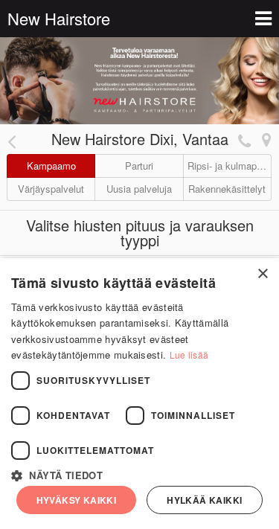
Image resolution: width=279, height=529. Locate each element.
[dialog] (139, 393)
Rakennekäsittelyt (227, 189)
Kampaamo (51, 165)
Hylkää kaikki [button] (204, 500)
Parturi (139, 165)
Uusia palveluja (139, 189)
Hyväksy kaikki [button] (76, 500)
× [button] (262, 274)
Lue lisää (189, 354)
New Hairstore (58, 18)
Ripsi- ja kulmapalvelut (229, 165)
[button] (139, 474)
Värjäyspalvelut (51, 189)
